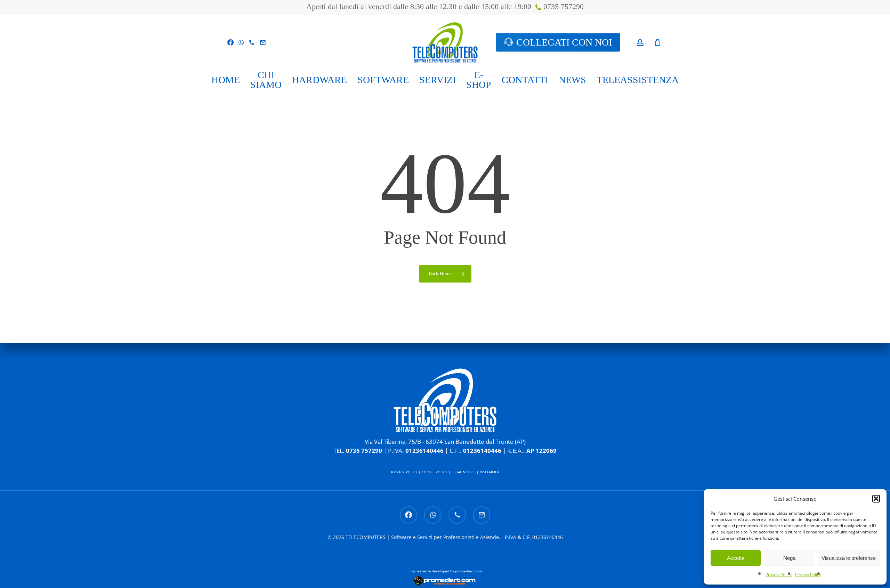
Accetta (735, 558)
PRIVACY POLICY (404, 471)
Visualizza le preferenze (849, 558)
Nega (789, 558)
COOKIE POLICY (434, 471)
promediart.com (468, 571)
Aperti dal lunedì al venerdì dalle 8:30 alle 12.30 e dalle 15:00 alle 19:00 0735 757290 (445, 6)
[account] (640, 42)
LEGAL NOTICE (464, 471)
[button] (876, 498)
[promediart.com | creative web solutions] (445, 583)
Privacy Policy (779, 575)
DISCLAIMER (489, 471)
